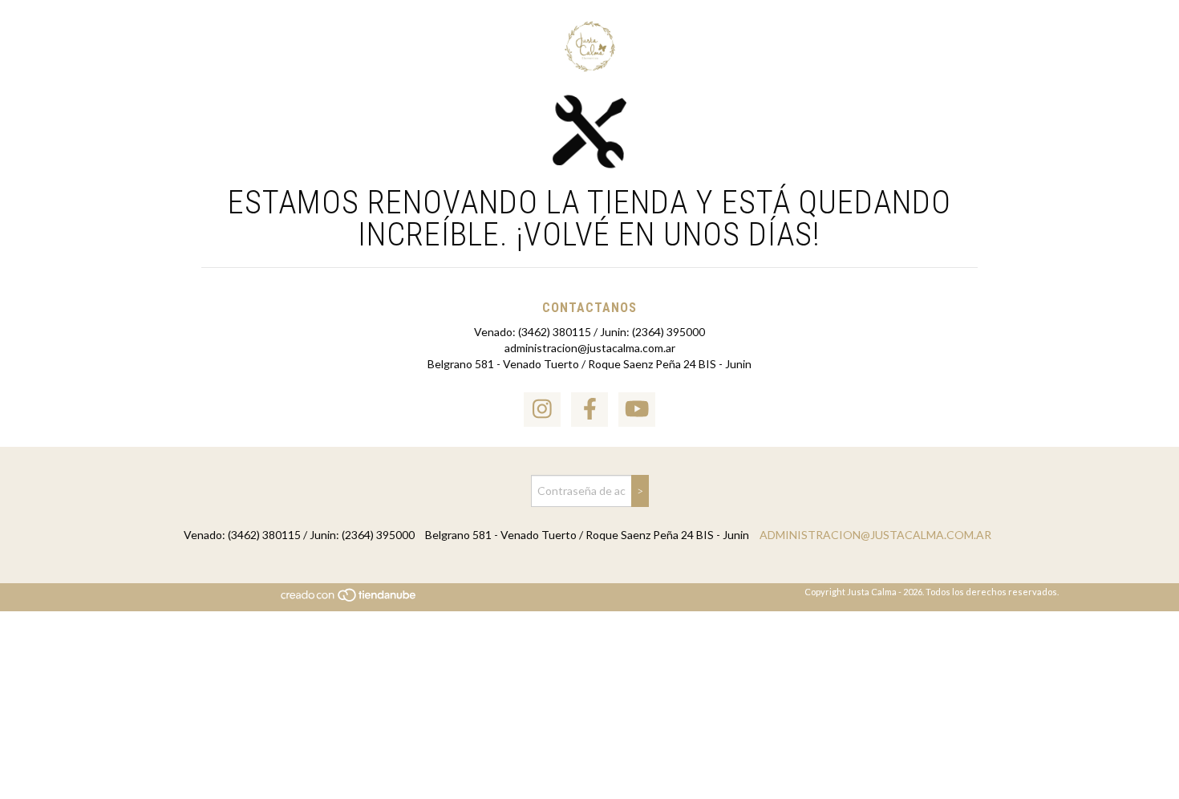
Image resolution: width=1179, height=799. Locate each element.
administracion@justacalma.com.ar (589, 348)
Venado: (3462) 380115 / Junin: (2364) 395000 (589, 332)
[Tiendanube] (349, 599)
